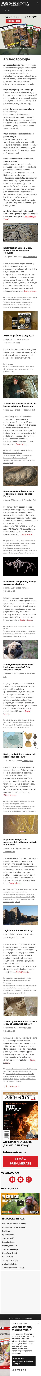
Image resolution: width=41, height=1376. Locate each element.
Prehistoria (7, 1231)
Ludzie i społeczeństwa (27, 541)
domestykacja (7, 727)
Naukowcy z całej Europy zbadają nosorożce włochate (19, 582)
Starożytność (26, 300)
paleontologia (18, 633)
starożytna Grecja (16, 369)
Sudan (12, 902)
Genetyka (31, 626)
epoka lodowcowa (22, 631)
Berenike (31, 1074)
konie (32, 366)
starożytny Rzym (8, 371)
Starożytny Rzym (9, 1246)
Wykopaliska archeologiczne (12, 453)
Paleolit (24, 450)
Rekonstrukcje (8, 1257)
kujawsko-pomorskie (10, 808)
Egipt (5, 1076)
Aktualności (9, 626)
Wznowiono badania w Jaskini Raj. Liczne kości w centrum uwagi (20, 404)
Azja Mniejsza (20, 725)
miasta (30, 302)
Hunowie (29, 985)
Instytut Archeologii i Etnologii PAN (24, 897)
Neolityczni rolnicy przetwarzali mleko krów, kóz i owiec (19, 755)
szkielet (17, 902)
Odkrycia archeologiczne (18, 297)
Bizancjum (29, 725)
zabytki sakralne (25, 307)
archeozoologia (10, 302)
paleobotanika (27, 990)
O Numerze (9, 364)
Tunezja (13, 304)
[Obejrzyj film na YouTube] (20, 1204)
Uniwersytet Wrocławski (17, 993)
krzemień (26, 988)
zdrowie (33, 811)
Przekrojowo (7, 980)
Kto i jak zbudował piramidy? (14, 1223)
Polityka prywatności (23, 1318)
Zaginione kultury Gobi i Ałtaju (18, 930)
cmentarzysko (18, 548)
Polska (30, 450)
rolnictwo (28, 808)
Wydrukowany (8, 983)
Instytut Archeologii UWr (15, 1076)
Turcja (27, 727)
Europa (17, 541)
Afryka (8, 297)
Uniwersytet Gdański (23, 304)
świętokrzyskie (8, 460)
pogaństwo (6, 304)
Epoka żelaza (10, 541)
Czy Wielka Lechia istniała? (14, 1227)
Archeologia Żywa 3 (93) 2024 (18, 335)
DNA (14, 550)
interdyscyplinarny (9, 899)
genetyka (20, 550)
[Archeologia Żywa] (15, 3)
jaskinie (14, 458)
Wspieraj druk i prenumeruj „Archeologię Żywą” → (23, 1361)
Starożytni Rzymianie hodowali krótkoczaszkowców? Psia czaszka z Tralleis (18, 667)
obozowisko (18, 990)
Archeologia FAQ (9, 1264)
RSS (11, 1318)
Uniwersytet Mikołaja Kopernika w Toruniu (16, 811)
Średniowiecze (8, 1242)
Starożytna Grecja (10, 1249)
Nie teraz (19, 1370)
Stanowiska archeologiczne (12, 300)
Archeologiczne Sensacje (13, 1268)
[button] (38, 3)
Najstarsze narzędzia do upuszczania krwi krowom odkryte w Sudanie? (20, 842)
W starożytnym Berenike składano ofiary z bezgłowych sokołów (20, 1022)
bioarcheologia (8, 548)
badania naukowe (22, 302)
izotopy (25, 550)
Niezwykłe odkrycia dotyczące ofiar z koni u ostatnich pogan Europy (18, 493)
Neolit (32, 801)
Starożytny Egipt (9, 1253)
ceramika (31, 806)
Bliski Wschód (20, 894)
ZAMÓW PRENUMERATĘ (20, 1161)
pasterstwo (21, 808)
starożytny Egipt (27, 369)
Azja (7, 720)
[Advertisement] (20, 1292)
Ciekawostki (18, 626)
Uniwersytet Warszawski (11, 307)
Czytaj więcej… (30, 291)
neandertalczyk (22, 458)
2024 (7, 366)
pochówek (6, 553)
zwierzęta (30, 553)
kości (17, 899)
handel (27, 366)
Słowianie (6, 369)
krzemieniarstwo (8, 990)
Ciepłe (22, 366)
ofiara (35, 550)
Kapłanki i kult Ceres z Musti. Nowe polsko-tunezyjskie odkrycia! (17, 250)
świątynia (10, 1079)
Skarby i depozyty (10, 1260)
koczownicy (18, 988)
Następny (14, 1086)
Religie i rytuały (32, 297)
